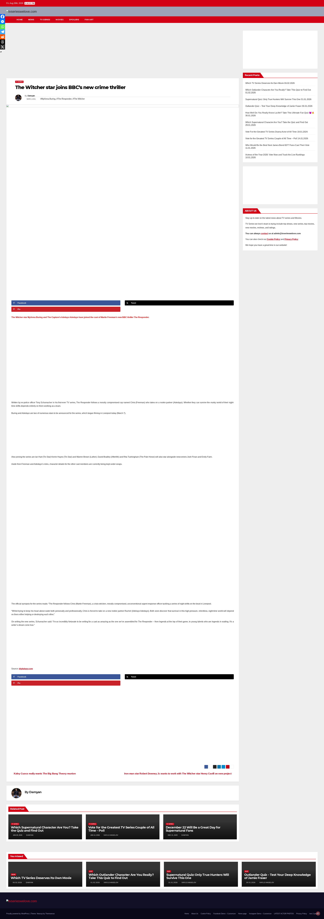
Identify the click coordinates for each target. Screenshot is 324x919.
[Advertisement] (122, 54)
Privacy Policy (301, 914)
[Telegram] (2, 31)
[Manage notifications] (318, 913)
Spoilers (74, 19)
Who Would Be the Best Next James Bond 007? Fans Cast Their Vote (277, 145)
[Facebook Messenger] (2, 21)
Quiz (90, 871)
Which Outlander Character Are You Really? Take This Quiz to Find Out (278, 90)
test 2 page (313, 914)
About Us (194, 914)
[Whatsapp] (2, 26)
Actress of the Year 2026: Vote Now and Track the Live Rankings (275, 155)
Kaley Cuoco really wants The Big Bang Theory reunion (44, 773)
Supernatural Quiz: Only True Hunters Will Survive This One (273, 99)
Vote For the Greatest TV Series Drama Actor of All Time (271, 132)
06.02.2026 (17, 882)
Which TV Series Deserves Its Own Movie (264, 83)
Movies (60, 19)
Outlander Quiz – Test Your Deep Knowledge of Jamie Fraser (273, 106)
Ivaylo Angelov (111, 835)
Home (20, 19)
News (31, 19)
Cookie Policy (206, 914)
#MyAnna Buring (47, 99)
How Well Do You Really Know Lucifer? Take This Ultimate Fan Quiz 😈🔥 (279, 113)
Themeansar (49, 914)
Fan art (89, 19)
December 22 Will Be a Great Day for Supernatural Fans (193, 829)
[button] (311, 19)
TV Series (45, 19)
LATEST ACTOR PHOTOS (284, 914)
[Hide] (1, 52)
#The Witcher (79, 99)
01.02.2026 (95, 882)
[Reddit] (2, 36)
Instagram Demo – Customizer (260, 914)
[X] (2, 47)
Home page (242, 914)
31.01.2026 (173, 882)
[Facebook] (2, 16)
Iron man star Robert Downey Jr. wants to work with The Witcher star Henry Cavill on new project (178, 773)
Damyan (31, 96)
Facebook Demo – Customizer (224, 914)
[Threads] (2, 41)
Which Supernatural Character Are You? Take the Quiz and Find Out (44, 829)
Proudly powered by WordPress (18, 914)
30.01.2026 (251, 882)
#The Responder (64, 99)
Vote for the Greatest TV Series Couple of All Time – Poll (121, 829)
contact (264, 233)
